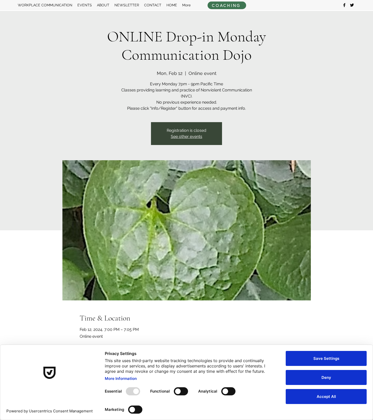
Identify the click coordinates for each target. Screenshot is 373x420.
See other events (186, 136)
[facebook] (344, 5)
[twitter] (351, 5)
